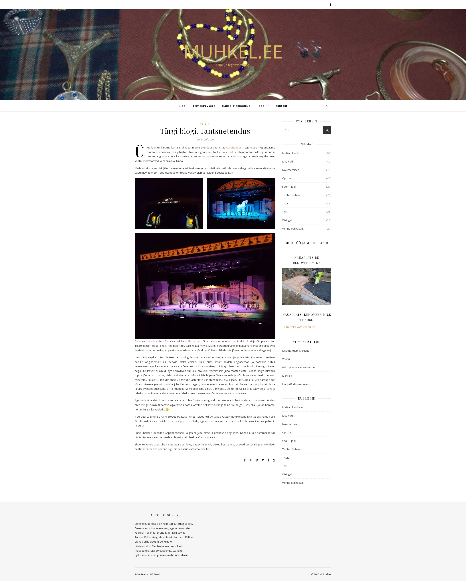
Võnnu (286, 359)
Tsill (284, 212)
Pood (260, 105)
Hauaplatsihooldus (236, 105)
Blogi (183, 105)
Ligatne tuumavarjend (295, 350)
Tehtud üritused (292, 195)
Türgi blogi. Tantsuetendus (205, 131)
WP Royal (155, 574)
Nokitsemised (290, 170)
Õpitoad (287, 178)
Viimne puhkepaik (292, 228)
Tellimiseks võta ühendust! (298, 327)
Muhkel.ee (233, 51)
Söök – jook (289, 186)
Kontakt (281, 105)
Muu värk (287, 161)
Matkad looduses (293, 153)
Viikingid (287, 220)
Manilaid (287, 375)
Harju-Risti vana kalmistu (297, 384)
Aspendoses (234, 147)
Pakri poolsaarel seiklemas (298, 367)
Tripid (205, 124)
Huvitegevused (204, 105)
